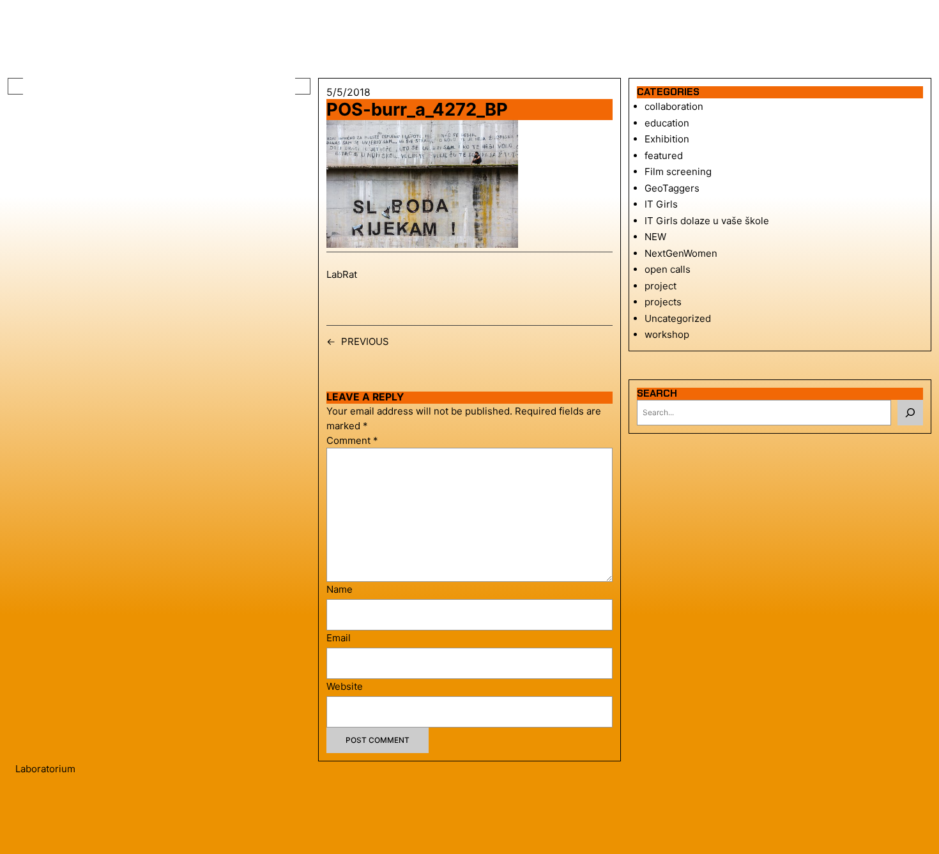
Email (338, 638)
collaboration (674, 106)
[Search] (910, 412)
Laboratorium (45, 769)
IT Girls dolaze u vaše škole (707, 221)
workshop (667, 334)
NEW (655, 237)
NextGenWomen (681, 253)
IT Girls (661, 204)
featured (664, 155)
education (667, 123)
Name (339, 589)
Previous (365, 341)
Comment (352, 440)
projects (663, 302)
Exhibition (667, 139)
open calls (668, 269)
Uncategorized (678, 318)
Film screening (678, 171)
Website (344, 686)
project (660, 286)
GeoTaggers (672, 188)
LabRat (341, 274)
